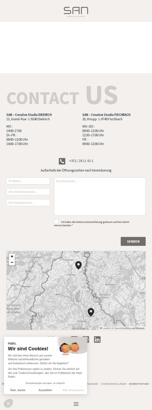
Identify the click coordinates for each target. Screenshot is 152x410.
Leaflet (106, 328)
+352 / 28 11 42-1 (81, 161)
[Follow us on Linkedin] (99, 339)
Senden (133, 241)
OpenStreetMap (122, 328)
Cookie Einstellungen (113, 383)
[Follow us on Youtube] (87, 339)
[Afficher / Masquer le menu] (76, 404)
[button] (91, 312)
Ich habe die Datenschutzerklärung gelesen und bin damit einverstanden (91, 223)
